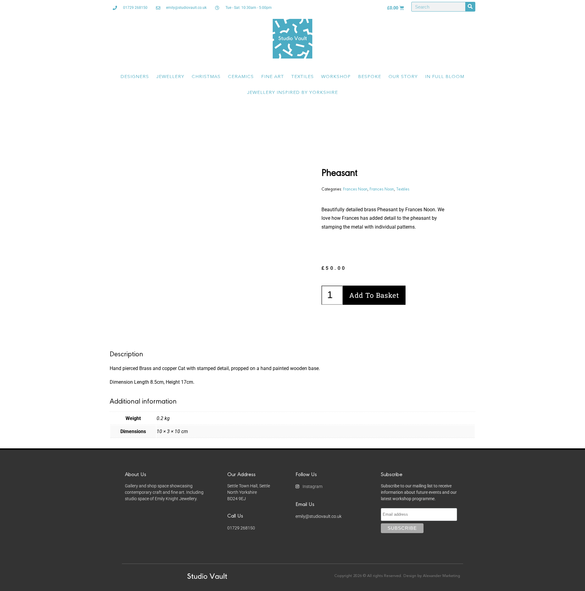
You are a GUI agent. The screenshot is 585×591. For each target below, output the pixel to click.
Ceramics (241, 77)
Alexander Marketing (441, 576)
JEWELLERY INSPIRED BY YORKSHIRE (292, 93)
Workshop (336, 77)
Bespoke (369, 77)
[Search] (470, 6)
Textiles (302, 77)
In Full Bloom (444, 77)
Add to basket (374, 295)
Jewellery (170, 77)
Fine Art (272, 77)
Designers (135, 77)
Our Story (403, 77)
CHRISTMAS (206, 77)
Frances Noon (355, 188)
